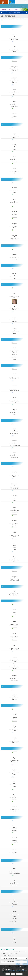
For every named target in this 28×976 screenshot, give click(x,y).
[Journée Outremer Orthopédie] (8, 1)
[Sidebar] (1, 12)
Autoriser (8, 973)
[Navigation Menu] (26, 12)
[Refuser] (26, 970)
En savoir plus (19, 973)
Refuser (13, 973)
